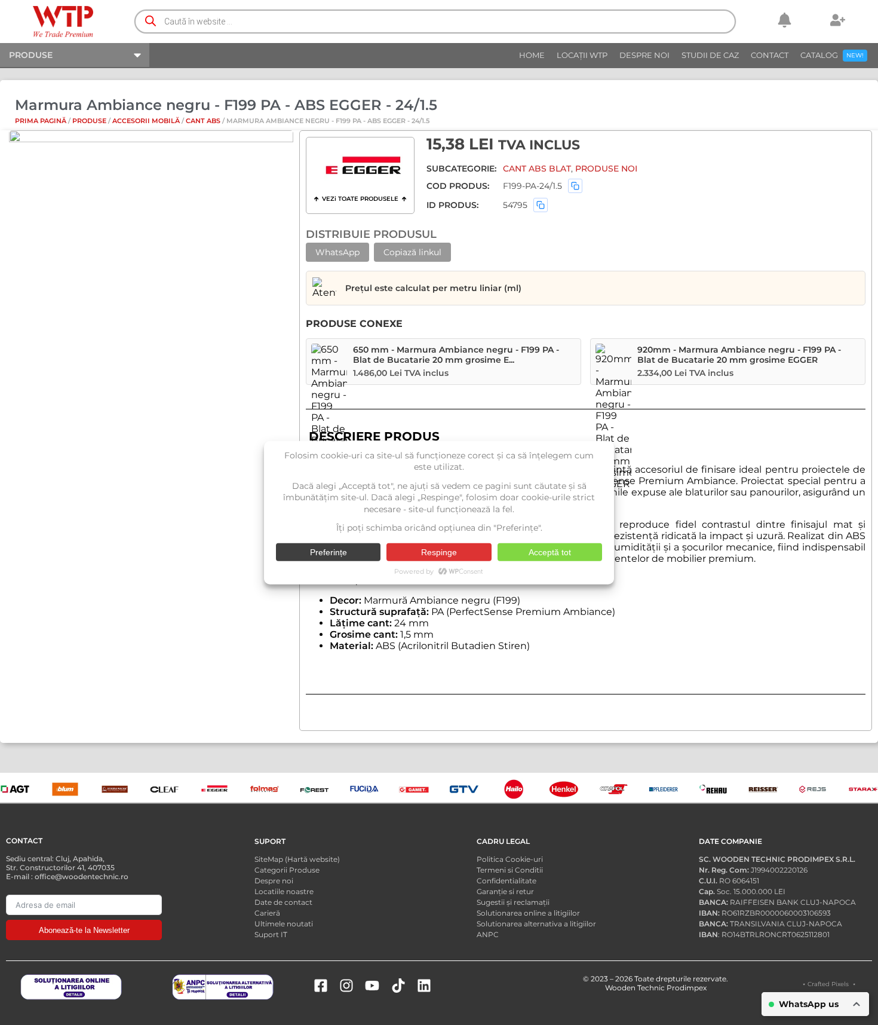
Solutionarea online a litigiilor (528, 912)
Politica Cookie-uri (510, 859)
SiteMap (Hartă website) (297, 859)
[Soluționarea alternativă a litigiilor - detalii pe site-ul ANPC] (223, 987)
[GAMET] (414, 788)
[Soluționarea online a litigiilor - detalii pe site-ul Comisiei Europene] (71, 987)
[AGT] (15, 788)
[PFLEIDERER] (664, 788)
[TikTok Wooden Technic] (398, 985)
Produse (89, 121)
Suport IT (270, 934)
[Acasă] (63, 21)
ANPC (488, 934)
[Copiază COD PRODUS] (575, 186)
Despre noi (273, 880)
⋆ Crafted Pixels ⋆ (829, 984)
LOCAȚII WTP (582, 55)
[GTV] (464, 788)
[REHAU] (713, 788)
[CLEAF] (165, 788)
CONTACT (769, 55)
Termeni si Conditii (510, 869)
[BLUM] (65, 788)
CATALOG (832, 55)
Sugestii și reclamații (513, 902)
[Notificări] (784, 20)
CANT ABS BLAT (537, 168)
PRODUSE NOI (606, 168)
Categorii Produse (287, 869)
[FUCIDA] (364, 788)
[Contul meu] (837, 20)
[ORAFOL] (613, 788)
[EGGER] (363, 167)
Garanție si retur (505, 891)
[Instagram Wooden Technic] (346, 985)
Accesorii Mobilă (146, 121)
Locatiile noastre (284, 891)
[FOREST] (314, 788)
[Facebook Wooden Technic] (320, 985)
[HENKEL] (564, 788)
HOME (532, 55)
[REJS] (813, 788)
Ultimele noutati (283, 923)
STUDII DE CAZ (710, 55)
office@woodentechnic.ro (81, 876)
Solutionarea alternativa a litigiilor (536, 923)
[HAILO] (514, 788)
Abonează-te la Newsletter (84, 930)
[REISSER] (763, 788)
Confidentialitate (506, 880)
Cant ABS (203, 121)
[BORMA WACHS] (115, 788)
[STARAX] (863, 788)
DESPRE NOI (644, 55)
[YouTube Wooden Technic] (372, 985)
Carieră (267, 912)
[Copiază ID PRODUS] (540, 205)
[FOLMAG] (265, 788)
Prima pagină (40, 121)
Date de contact (283, 902)
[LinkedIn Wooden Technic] (424, 985)
